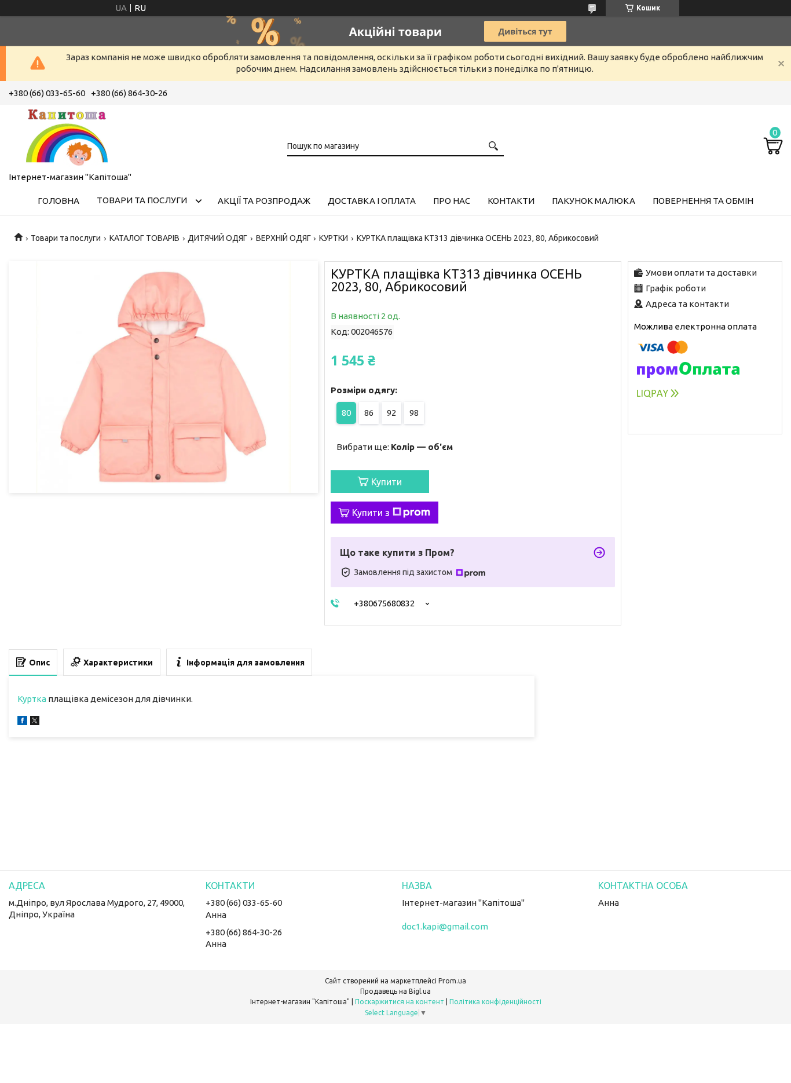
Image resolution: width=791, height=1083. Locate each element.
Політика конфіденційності (495, 1001)
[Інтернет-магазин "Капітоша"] (66, 136)
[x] (34, 722)
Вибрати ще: (394, 447)
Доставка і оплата (372, 201)
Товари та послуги (142, 200)
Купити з (371, 512)
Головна (58, 201)
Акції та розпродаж (264, 201)
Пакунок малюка (593, 201)
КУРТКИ (333, 238)
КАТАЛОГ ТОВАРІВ (144, 238)
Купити (386, 482)
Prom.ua (452, 981)
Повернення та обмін (703, 201)
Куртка (31, 699)
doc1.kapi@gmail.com (445, 926)
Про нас (451, 201)
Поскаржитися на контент (399, 1001)
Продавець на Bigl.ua (395, 991)
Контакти (511, 201)
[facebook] (22, 722)
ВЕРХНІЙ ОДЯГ (283, 238)
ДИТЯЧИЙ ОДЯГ (217, 238)
